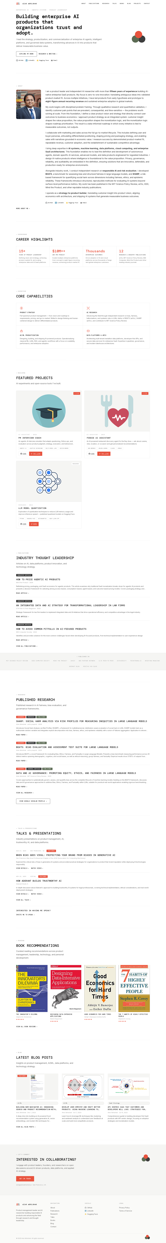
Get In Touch (25, 1179)
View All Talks (22, 900)
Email (55, 60)
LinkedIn (31, 60)
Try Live (36, 454)
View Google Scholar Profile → (33, 801)
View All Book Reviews (26, 1027)
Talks (114, 3)
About (83, 3)
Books (122, 3)
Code (24, 454)
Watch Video (36, 868)
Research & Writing (47, 54)
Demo (35, 524)
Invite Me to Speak (24, 915)
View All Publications (26, 646)
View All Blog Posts (25, 1127)
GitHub (21, 60)
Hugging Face (44, 60)
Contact (147, 3)
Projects (137, 3)
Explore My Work (26, 54)
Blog (129, 3)
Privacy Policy (124, 1208)
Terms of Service (125, 1211)
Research (105, 3)
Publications (94, 3)
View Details (21, 868)
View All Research (24, 793)
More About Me (22, 208)
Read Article (21, 593)
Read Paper (21, 735)
